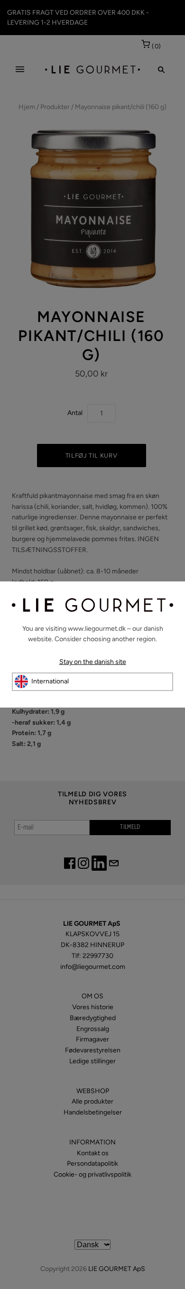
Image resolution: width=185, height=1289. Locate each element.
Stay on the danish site (92, 662)
